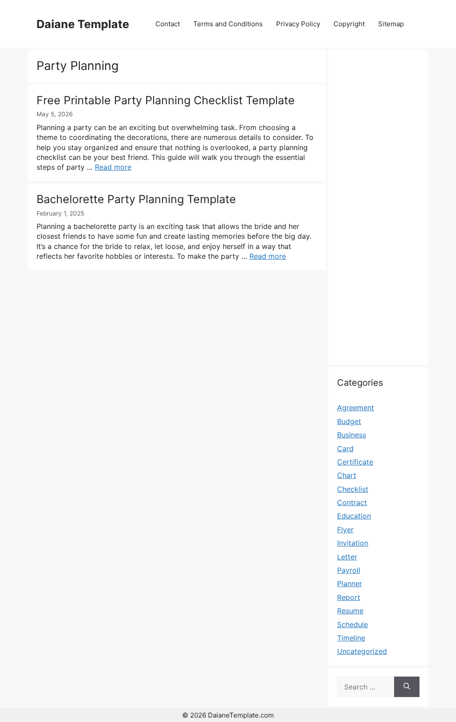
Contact (167, 24)
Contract (352, 502)
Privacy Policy (298, 24)
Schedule (352, 624)
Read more (113, 167)
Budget (349, 421)
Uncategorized (362, 651)
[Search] (406, 687)
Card (345, 448)
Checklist (352, 489)
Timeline (351, 637)
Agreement (355, 407)
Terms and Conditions (228, 24)
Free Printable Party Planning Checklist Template (166, 100)
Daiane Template (83, 24)
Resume (350, 610)
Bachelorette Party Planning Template (136, 199)
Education (354, 515)
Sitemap (391, 24)
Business (351, 434)
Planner (349, 583)
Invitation (352, 542)
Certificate (355, 461)
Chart (346, 475)
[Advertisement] (378, 212)
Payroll (348, 570)
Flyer (345, 529)
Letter (347, 556)
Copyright (349, 24)
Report (348, 597)
